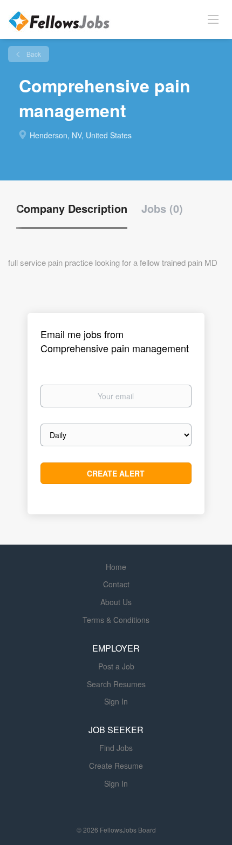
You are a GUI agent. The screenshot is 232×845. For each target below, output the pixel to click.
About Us (116, 601)
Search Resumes (116, 684)
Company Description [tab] (71, 208)
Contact (116, 584)
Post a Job (116, 666)
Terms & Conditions (116, 619)
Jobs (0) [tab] (162, 208)
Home (116, 566)
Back (33, 53)
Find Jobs (116, 747)
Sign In (116, 701)
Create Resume (116, 765)
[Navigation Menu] (213, 19)
